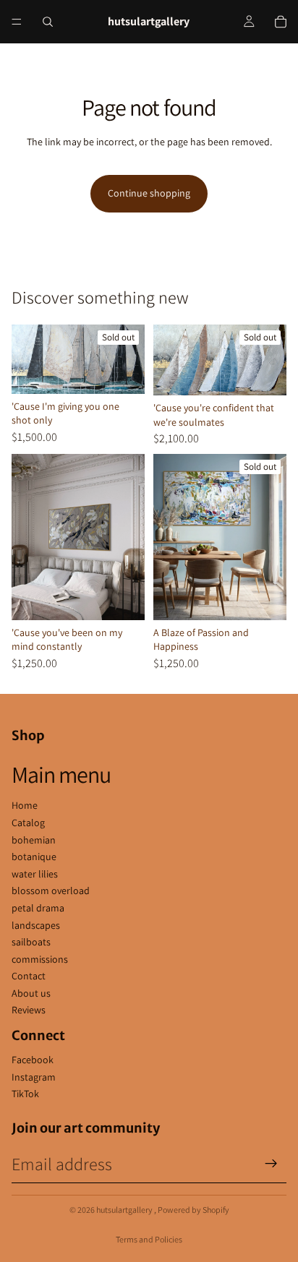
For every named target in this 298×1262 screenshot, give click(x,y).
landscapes (36, 925)
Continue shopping (149, 192)
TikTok (25, 1093)
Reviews (29, 1009)
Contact (29, 975)
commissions (40, 959)
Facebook (33, 1059)
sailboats (31, 941)
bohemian (34, 839)
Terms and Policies (149, 1239)
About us (31, 993)
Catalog (28, 822)
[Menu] (16, 21)
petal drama (38, 907)
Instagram (34, 1076)
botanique (34, 856)
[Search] (48, 22)
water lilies (35, 873)
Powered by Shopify (193, 1209)
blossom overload (51, 890)
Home (25, 805)
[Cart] (281, 22)
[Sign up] (271, 1164)
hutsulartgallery (125, 1209)
